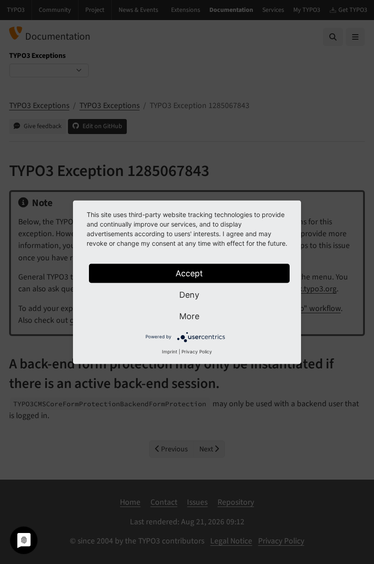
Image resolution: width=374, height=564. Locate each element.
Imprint (169, 351)
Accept (189, 273)
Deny (189, 294)
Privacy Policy (197, 351)
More (189, 316)
